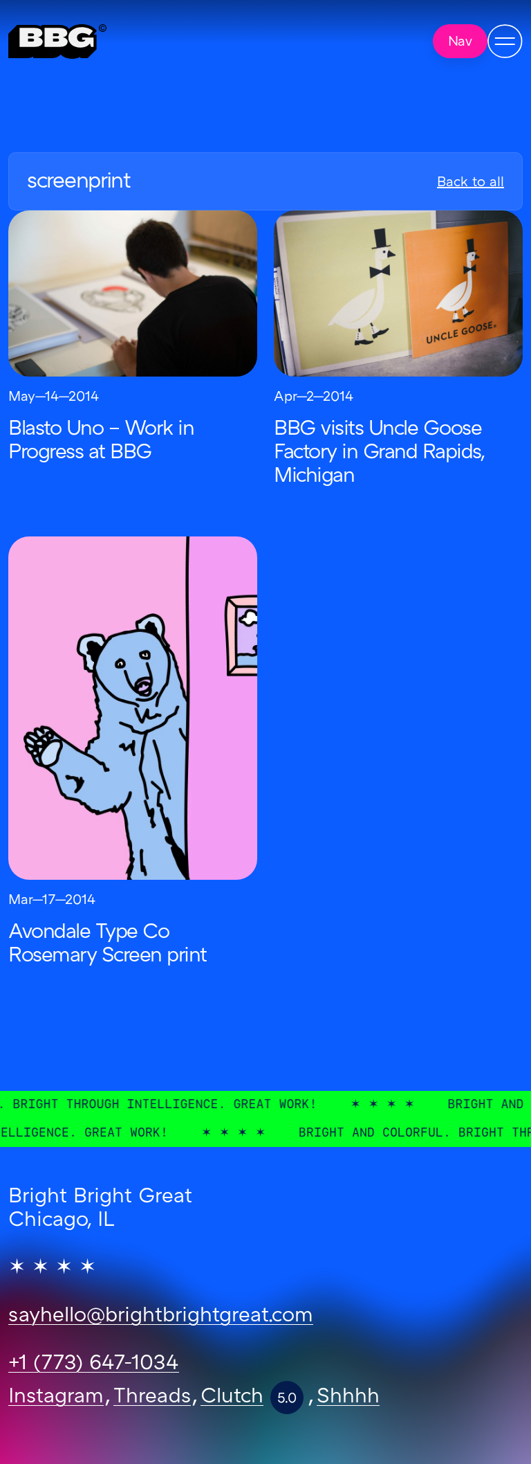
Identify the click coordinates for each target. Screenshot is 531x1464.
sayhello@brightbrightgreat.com (160, 1316)
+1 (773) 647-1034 (93, 1364)
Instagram (56, 1397)
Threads (152, 1397)
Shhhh (348, 1397)
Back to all (470, 183)
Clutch (232, 1397)
